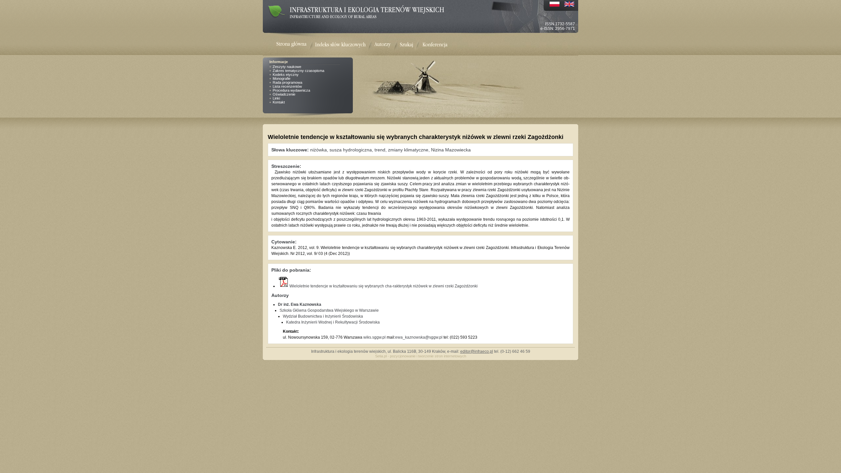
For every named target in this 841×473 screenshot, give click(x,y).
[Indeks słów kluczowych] (340, 44)
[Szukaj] (407, 44)
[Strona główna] (296, 44)
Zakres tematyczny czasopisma (298, 71)
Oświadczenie (284, 94)
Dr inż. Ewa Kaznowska (299, 304)
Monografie (281, 78)
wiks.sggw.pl (374, 337)
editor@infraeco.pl (476, 351)
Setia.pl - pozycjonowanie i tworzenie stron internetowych (420, 356)
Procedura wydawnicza (291, 90)
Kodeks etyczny (286, 75)
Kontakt (279, 102)
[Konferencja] (435, 44)
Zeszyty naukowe (287, 67)
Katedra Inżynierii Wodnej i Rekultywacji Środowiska (333, 322)
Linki (276, 98)
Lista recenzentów (287, 86)
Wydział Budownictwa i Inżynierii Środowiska (323, 316)
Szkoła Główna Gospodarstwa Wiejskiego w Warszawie (329, 310)
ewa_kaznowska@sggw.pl (419, 337)
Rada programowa (287, 82)
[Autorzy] (382, 44)
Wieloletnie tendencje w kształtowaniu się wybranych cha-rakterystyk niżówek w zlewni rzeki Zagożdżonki (383, 286)
